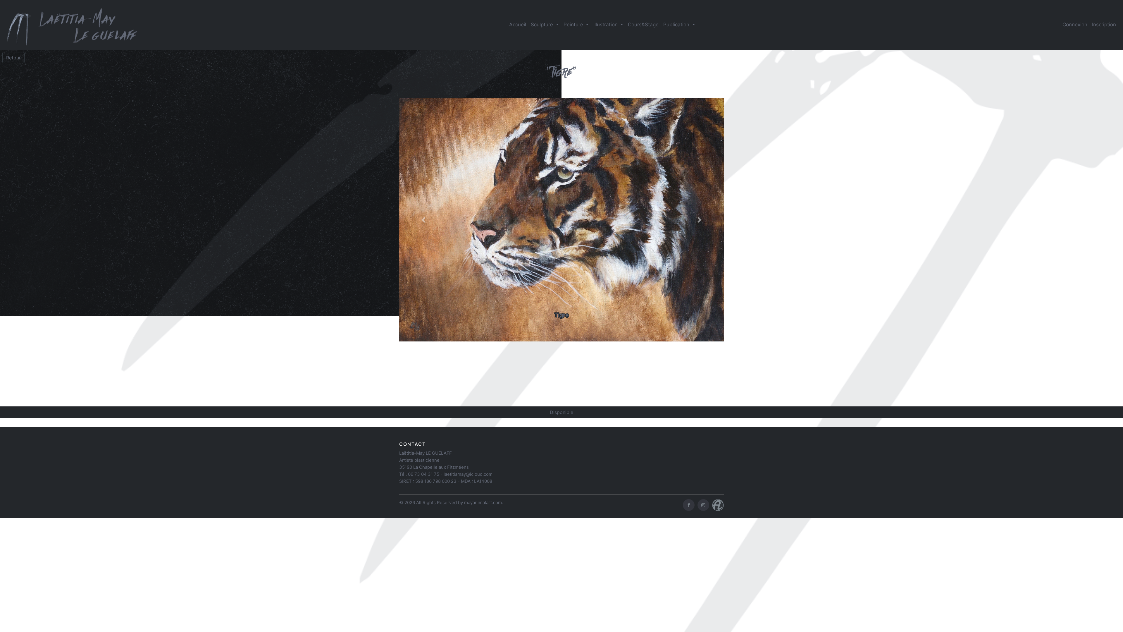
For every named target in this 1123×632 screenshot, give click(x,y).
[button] (423, 220)
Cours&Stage (643, 25)
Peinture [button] (574, 25)
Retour (13, 58)
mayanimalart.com (483, 502)
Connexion (1074, 25)
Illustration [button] (606, 25)
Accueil (517, 25)
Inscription (1104, 25)
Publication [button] (677, 25)
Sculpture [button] (542, 25)
